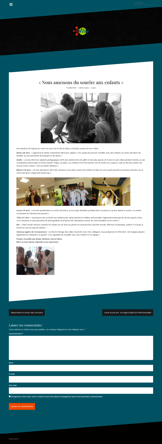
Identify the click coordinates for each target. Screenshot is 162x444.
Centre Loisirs (84, 88)
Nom (11, 362)
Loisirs (93, 88)
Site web (13, 385)
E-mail (12, 374)
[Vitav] (81, 31)
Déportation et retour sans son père (27, 312)
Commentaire (16, 333)
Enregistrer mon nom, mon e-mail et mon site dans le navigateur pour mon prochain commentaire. (57, 396)
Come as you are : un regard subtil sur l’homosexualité (127, 312)
